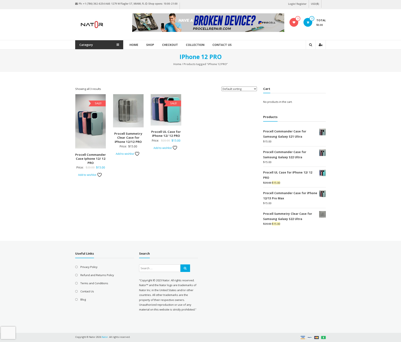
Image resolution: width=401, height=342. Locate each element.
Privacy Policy (89, 267)
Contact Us (222, 45)
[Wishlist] (294, 22)
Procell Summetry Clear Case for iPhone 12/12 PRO (128, 137)
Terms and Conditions (94, 283)
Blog (83, 299)
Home (133, 45)
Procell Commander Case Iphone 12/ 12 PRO (90, 158)
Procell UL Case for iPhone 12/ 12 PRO (166, 134)
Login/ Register (297, 4)
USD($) (315, 4)
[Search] (185, 268)
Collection (195, 45)
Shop (150, 45)
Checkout (170, 45)
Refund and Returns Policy (97, 275)
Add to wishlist (87, 175)
